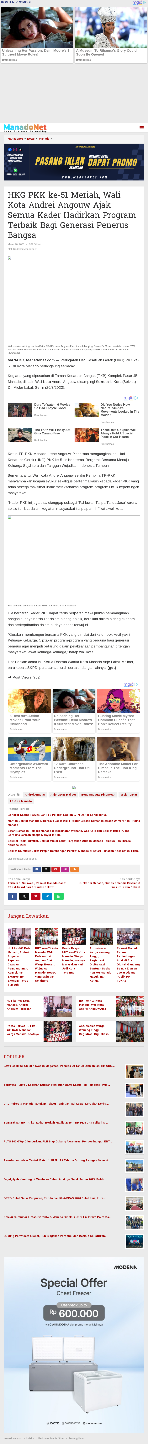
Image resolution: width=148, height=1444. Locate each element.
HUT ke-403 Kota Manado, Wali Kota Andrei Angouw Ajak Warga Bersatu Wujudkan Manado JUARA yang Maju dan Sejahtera (46, 964)
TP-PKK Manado (21, 801)
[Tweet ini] (24, 896)
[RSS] (74, 869)
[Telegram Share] (47, 896)
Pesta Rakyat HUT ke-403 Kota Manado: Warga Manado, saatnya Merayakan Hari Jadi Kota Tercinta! (73, 960)
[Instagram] (65, 869)
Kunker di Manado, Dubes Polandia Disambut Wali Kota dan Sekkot (109, 883)
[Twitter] (46, 869)
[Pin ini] (35, 896)
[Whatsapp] (59, 896)
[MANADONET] (25, 127)
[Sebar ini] (12, 896)
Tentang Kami (76, 1438)
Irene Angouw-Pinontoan (98, 794)
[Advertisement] (74, 94)
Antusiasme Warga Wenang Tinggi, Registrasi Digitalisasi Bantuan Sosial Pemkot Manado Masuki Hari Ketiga (100, 964)
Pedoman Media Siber (51, 1438)
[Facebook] (37, 869)
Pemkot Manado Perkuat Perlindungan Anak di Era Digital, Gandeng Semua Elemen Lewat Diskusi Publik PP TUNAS (128, 964)
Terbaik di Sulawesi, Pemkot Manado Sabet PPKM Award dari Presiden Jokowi (37, 883)
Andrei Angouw (35, 794)
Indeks (30, 1438)
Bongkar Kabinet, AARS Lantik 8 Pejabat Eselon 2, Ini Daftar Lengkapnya (57, 814)
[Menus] (141, 128)
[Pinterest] (55, 869)
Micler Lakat (128, 794)
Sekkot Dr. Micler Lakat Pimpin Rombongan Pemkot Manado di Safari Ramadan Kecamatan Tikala (73, 850)
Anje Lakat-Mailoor (63, 794)
